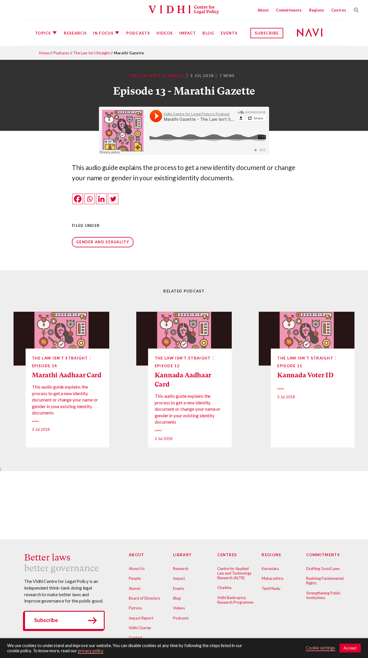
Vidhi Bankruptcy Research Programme (235, 600)
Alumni (134, 588)
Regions (316, 10)
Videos (164, 33)
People (135, 578)
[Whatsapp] (89, 199)
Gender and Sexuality (102, 242)
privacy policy (90, 650)
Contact (135, 637)
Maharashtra (272, 578)
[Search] (354, 10)
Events (229, 33)
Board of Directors (144, 598)
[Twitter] (113, 199)
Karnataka (270, 568)
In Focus (103, 33)
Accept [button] (350, 647)
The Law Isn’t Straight (91, 53)
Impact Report (141, 618)
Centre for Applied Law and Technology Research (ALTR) (234, 573)
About (263, 10)
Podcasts (138, 33)
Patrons (135, 608)
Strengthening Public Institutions (323, 595)
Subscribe (267, 33)
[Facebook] (77, 199)
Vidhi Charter (140, 628)
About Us (137, 568)
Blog (208, 33)
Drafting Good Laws (323, 568)
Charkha (224, 587)
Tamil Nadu (271, 588)
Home (44, 53)
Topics (43, 33)
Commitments (289, 10)
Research (75, 33)
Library (182, 554)
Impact (187, 33)
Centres (338, 10)
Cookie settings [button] (320, 647)
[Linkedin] (101, 199)
